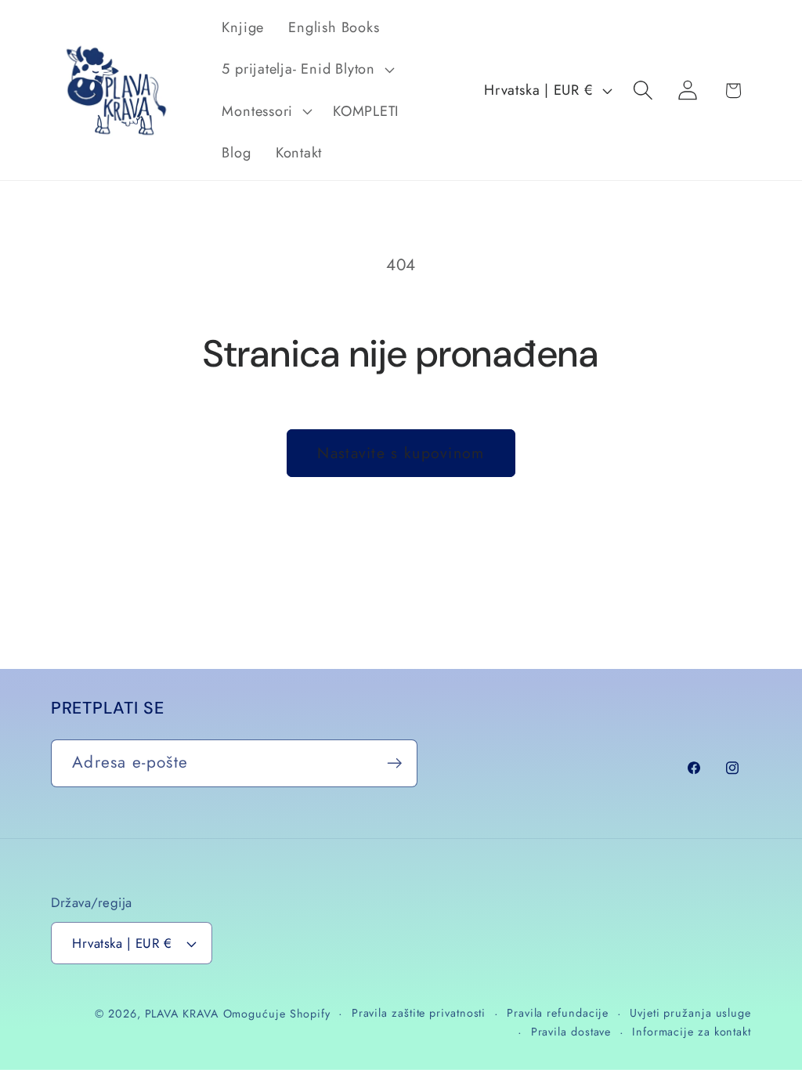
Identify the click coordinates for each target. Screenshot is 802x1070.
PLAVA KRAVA (182, 1013)
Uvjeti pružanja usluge (690, 1013)
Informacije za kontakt (691, 1031)
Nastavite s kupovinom (400, 453)
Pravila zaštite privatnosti (419, 1013)
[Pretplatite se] (394, 763)
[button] (306, 70)
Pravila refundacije (558, 1013)
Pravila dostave (571, 1031)
